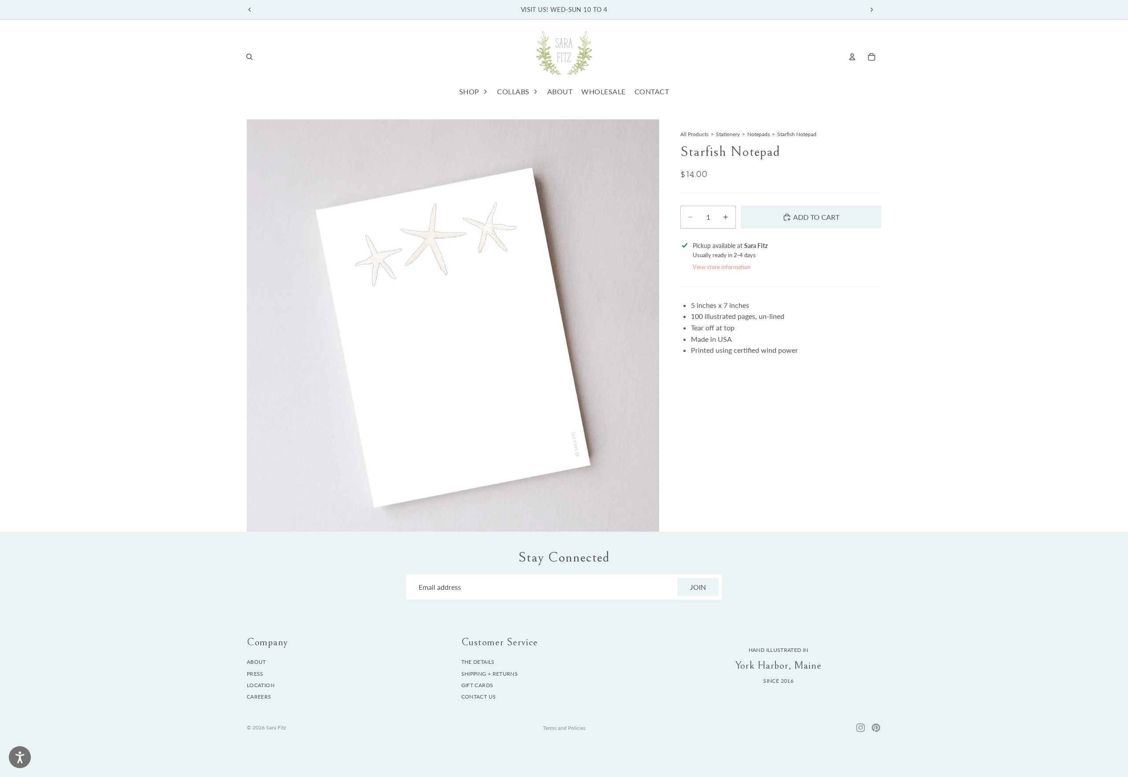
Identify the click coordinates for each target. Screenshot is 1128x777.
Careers (259, 697)
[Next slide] (871, 9)
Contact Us (478, 697)
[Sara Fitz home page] (564, 56)
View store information (721, 266)
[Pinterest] (876, 727)
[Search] (249, 57)
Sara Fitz (276, 727)
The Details (478, 662)
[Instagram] (860, 727)
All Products (694, 134)
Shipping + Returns (489, 673)
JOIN (698, 587)
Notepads (758, 134)
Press (255, 673)
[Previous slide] (250, 9)
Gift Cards (477, 685)
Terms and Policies (564, 728)
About (256, 662)
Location (261, 685)
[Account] (852, 57)
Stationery (728, 134)
